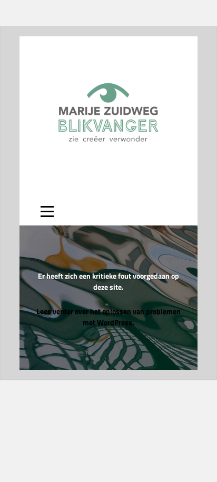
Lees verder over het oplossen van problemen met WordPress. (108, 317)
